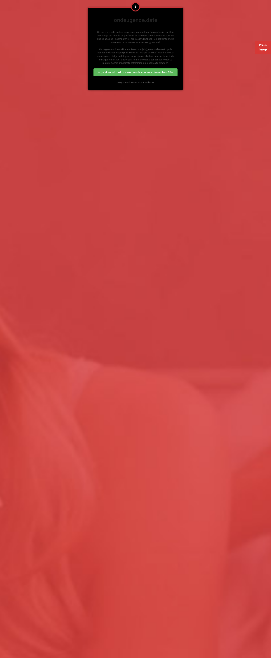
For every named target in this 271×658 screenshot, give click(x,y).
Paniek (263, 47)
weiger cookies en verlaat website (135, 82)
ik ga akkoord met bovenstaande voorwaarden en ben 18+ (135, 72)
